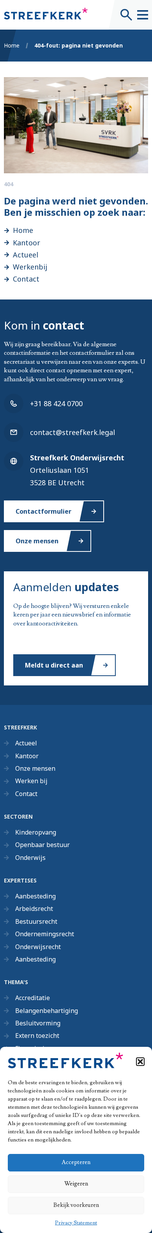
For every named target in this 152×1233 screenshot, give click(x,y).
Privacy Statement (76, 1222)
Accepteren (76, 1162)
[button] (140, 1062)
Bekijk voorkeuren (76, 1205)
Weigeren (76, 1183)
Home (11, 45)
